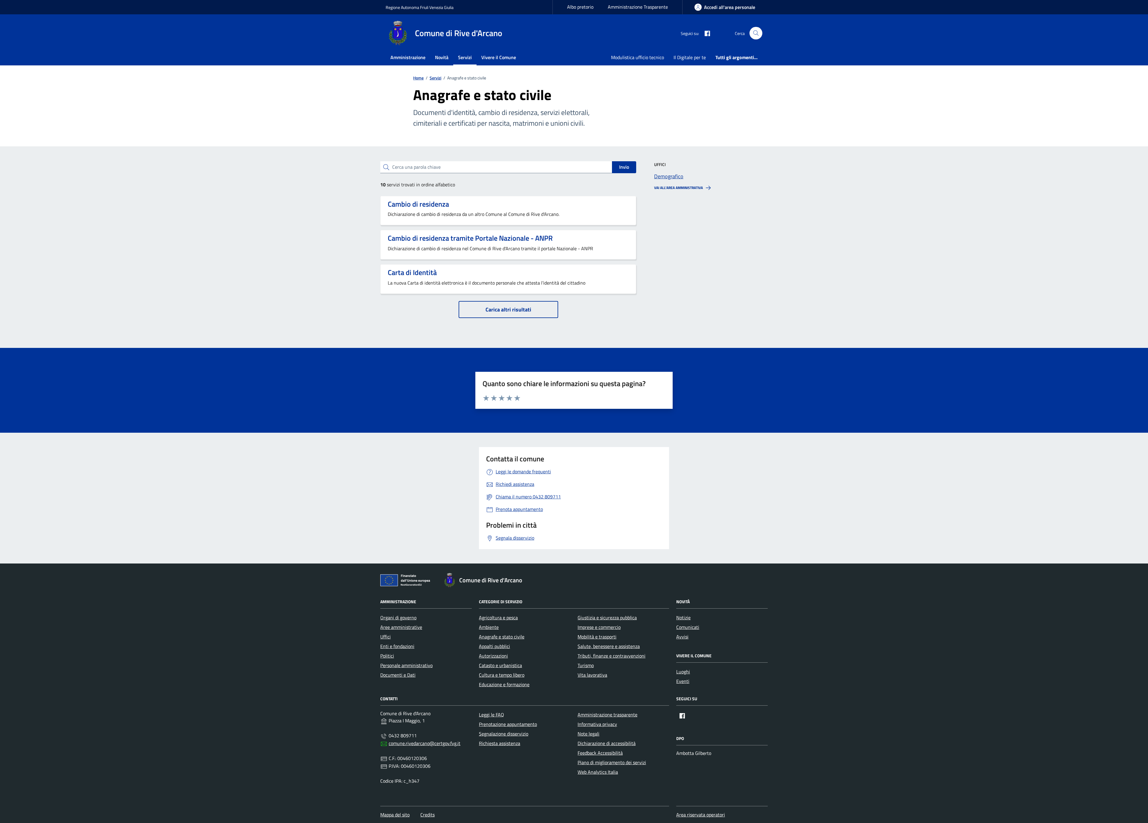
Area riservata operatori (700, 814)
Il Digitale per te (690, 57)
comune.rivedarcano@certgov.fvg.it (424, 743)
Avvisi (682, 636)
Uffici (385, 636)
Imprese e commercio (599, 627)
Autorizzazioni (493, 655)
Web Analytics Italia (598, 772)
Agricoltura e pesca (498, 617)
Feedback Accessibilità (600, 752)
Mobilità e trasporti (597, 636)
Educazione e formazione (504, 684)
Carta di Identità (412, 272)
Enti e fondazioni (397, 646)
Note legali (588, 733)
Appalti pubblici (494, 646)
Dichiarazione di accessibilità (607, 743)
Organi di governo (398, 617)
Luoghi (683, 671)
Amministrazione (407, 57)
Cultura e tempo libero (501, 674)
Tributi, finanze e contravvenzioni (611, 655)
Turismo (586, 665)
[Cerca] (755, 33)
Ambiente (489, 627)
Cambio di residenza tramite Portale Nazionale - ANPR (470, 238)
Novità (441, 57)
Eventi (682, 681)
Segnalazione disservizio (503, 733)
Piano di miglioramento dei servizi (612, 762)
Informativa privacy (597, 724)
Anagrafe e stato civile (501, 636)
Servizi (465, 57)
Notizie (683, 617)
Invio (624, 167)
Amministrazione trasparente (607, 714)
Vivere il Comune (498, 57)
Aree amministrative (401, 627)
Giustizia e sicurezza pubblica (607, 617)
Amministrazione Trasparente (638, 6)
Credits (427, 814)
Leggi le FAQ (491, 714)
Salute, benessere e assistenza (609, 646)
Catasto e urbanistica (500, 665)
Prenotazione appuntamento (508, 724)
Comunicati (687, 627)
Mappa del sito (395, 814)
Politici (387, 655)
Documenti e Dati (398, 674)
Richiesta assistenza (499, 743)
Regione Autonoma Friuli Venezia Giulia (420, 7)
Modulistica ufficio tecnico (637, 57)
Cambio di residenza (418, 204)
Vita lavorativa (592, 674)
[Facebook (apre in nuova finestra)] (705, 33)
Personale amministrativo (406, 665)
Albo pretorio (580, 6)
